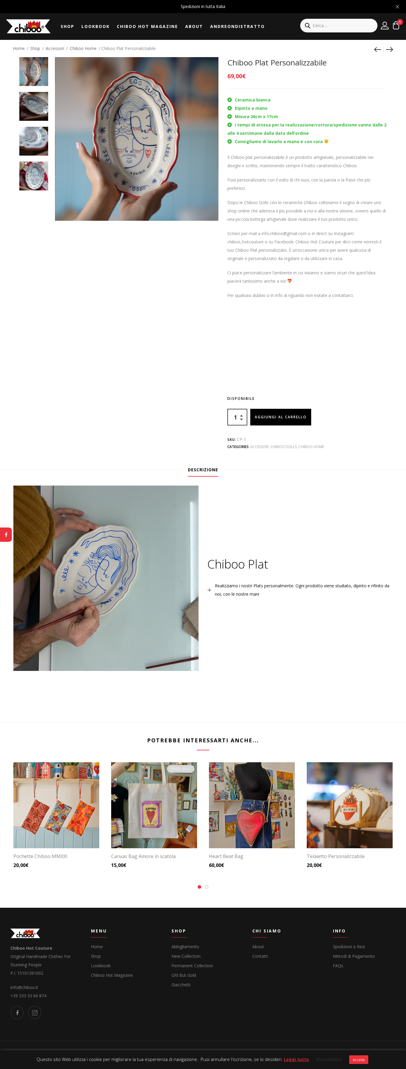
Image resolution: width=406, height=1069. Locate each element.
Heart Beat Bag (226, 856)
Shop (67, 26)
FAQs (338, 965)
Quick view (59, 835)
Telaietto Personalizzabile (336, 856)
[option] (33, 68)
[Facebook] (5, 534)
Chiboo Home (83, 48)
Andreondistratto (237, 26)
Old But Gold (183, 975)
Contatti (260, 956)
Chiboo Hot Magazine (147, 26)
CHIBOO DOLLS (283, 446)
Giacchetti (181, 984)
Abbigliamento (185, 946)
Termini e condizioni (220, 1056)
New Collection (186, 956)
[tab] (203, 470)
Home (19, 48)
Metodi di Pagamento (354, 956)
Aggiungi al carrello (281, 417)
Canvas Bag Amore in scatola (143, 856)
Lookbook (95, 26)
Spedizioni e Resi (349, 946)
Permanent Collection (192, 965)
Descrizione (203, 469)
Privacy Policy (179, 1056)
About (194, 26)
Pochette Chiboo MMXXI (40, 856)
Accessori (55, 48)
